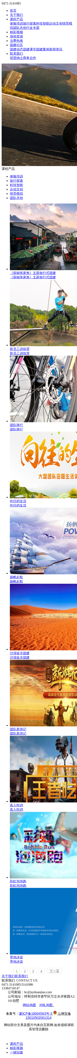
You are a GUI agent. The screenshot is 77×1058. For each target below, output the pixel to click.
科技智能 (42, 23)
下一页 (54, 971)
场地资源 (16, 36)
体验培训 (16, 23)
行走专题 (32, 28)
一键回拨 (16, 1052)
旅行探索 (29, 23)
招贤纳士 (16, 58)
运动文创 (55, 23)
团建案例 (42, 49)
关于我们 (16, 15)
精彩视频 (16, 32)
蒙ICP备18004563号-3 (35, 1013)
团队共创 (19, 28)
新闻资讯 (55, 49)
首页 (13, 10)
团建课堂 (29, 49)
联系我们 (16, 53)
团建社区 (16, 45)
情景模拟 (16, 193)
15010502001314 (39, 1017)
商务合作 (29, 58)
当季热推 (16, 40)
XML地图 (46, 1005)
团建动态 (16, 49)
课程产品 (16, 19)
